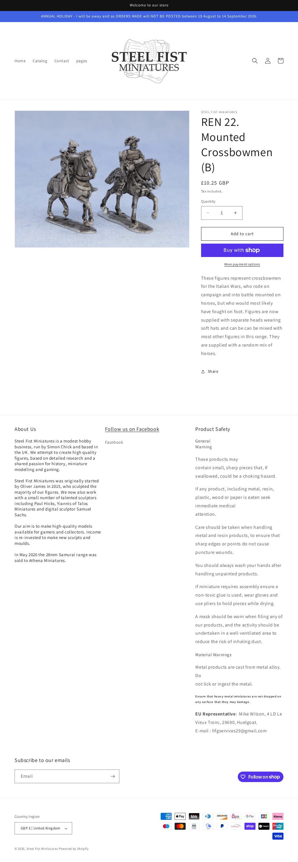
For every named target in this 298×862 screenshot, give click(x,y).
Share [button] (213, 371)
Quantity (208, 201)
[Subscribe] (112, 776)
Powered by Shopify (74, 849)
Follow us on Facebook (132, 429)
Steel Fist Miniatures (42, 849)
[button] (255, 60)
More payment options (242, 264)
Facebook (114, 442)
